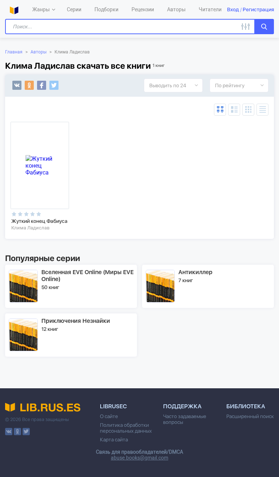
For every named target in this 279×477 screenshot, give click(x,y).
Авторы (38, 52)
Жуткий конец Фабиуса (39, 221)
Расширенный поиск (250, 416)
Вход (233, 9)
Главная (14, 52)
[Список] (234, 110)
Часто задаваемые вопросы (184, 419)
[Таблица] (220, 110)
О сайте (109, 416)
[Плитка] (248, 110)
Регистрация (258, 9)
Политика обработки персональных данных (126, 428)
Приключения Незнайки (75, 320)
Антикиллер (195, 272)
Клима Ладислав (30, 228)
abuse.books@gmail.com (139, 458)
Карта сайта (114, 439)
